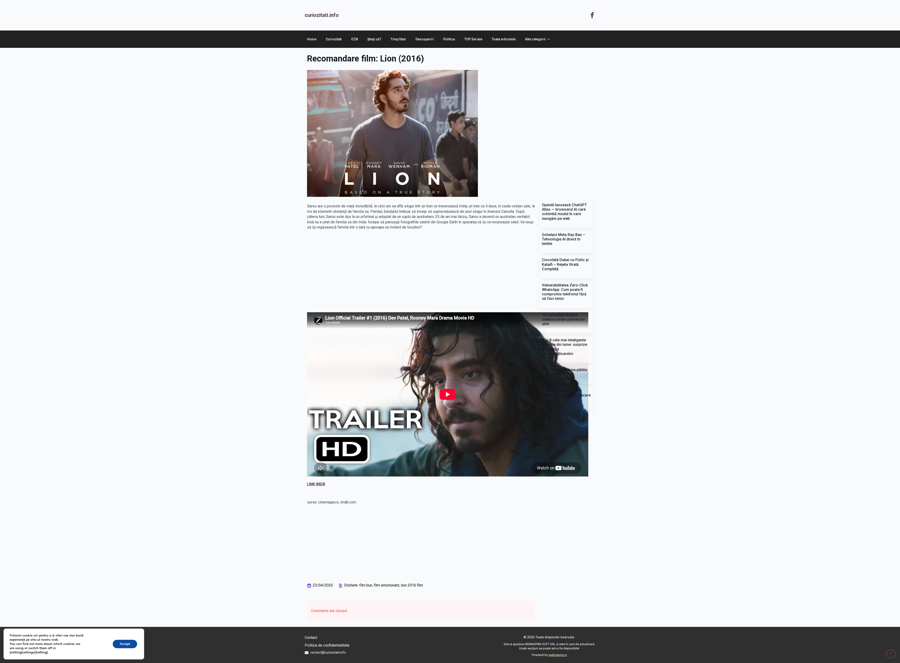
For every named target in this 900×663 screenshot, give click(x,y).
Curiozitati (334, 39)
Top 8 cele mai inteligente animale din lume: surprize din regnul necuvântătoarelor (564, 347)
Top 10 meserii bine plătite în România (564, 372)
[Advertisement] (464, 15)
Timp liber (398, 39)
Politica (449, 39)
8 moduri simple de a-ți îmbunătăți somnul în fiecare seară (566, 395)
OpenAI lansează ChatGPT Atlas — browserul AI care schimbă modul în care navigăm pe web (564, 212)
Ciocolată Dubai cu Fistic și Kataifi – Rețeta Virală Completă (565, 264)
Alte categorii (535, 39)
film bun (365, 585)
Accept (125, 644)
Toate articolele (504, 39)
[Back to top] (890, 653)
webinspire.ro (557, 655)
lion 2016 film (412, 585)
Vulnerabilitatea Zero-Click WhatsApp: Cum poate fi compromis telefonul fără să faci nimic (565, 292)
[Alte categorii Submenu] (550, 39)
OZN (354, 39)
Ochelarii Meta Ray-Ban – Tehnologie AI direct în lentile (563, 239)
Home (311, 39)
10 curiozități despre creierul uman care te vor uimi (563, 319)
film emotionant (386, 585)
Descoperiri (425, 39)
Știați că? (374, 39)
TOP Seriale (473, 39)
